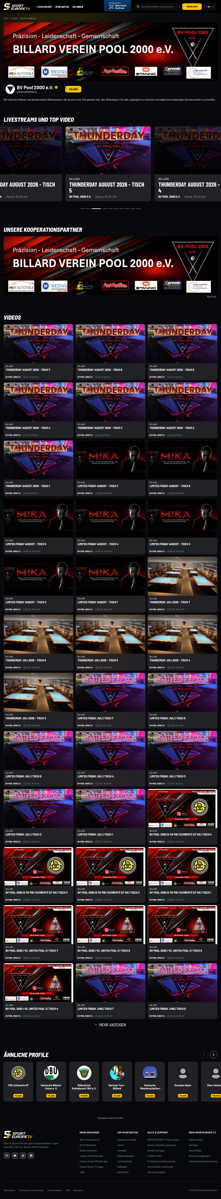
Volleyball (122, 1166)
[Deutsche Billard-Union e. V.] (51, 1073)
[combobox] (159, 6)
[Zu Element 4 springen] (104, 209)
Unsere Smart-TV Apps (91, 1166)
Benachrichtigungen (199, 1156)
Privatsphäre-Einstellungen (31, 1190)
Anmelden (192, 6)
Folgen (73, 89)
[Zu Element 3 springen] (96, 209)
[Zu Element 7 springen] (121, 209)
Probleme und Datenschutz (161, 1161)
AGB (68, 1190)
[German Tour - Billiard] (117, 1073)
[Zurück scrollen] (204, 1054)
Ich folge (193, 1145)
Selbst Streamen (88, 1150)
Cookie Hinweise (54, 1190)
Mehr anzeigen (112, 1024)
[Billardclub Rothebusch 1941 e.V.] (84, 1073)
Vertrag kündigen (156, 1172)
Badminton (123, 1172)
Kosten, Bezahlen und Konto (161, 1145)
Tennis (120, 1145)
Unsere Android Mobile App (94, 1161)
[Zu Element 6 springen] (115, 209)
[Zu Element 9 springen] (132, 209)
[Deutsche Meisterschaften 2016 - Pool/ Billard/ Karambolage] (150, 1073)
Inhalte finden (154, 1156)
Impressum (78, 1190)
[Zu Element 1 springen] (82, 209)
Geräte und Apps (156, 1150)
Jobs (82, 1172)
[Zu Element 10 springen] (138, 209)
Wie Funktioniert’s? (90, 1139)
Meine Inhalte (196, 1139)
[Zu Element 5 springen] (110, 209)
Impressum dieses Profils (110, 1118)
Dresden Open (183, 1085)
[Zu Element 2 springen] (88, 209)
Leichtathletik (124, 1161)
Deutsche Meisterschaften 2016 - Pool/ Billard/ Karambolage (150, 1087)
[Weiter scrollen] (213, 1054)
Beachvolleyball (125, 1156)
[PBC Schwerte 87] (18, 1073)
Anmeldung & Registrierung (203, 1161)
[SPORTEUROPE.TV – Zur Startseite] (17, 6)
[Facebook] (31, 1155)
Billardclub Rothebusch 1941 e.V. (84, 1087)
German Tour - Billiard (117, 1087)
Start (6, 18)
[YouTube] (15, 1155)
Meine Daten (195, 1150)
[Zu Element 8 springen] (127, 209)
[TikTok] (23, 1155)
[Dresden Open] (183, 1073)
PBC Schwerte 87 (18, 1085)
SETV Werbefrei (88, 1145)
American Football (126, 1139)
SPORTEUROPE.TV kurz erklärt (163, 1139)
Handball (121, 1150)
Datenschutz (9, 1190)
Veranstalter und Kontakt (160, 1166)
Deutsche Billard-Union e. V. (51, 1087)
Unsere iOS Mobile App (91, 1156)
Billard (15, 18)
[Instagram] (7, 1155)
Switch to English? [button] (200, 13)
